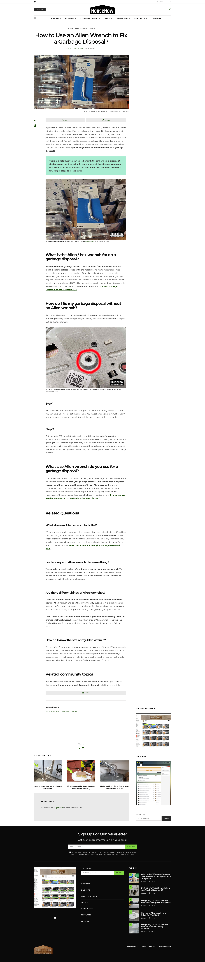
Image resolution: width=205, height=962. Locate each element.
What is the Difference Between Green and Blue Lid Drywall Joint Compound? (156, 876)
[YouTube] (35, 2)
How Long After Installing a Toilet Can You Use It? (153, 914)
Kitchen (83, 28)
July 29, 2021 (78, 48)
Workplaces (122, 18)
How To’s (55, 18)
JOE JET (69, 48)
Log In (169, 2)
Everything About (89, 18)
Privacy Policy (148, 946)
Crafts (107, 18)
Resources (139, 18)
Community (156, 18)
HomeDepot (90, 241)
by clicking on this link (88, 685)
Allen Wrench (53, 711)
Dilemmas (69, 18)
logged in (58, 808)
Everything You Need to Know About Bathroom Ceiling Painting (154, 926)
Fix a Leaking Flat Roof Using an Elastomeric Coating (81, 787)
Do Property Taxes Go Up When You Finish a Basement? (155, 889)
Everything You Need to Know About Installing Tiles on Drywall (155, 901)
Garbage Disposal (70, 711)
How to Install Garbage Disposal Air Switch (48, 787)
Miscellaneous (73, 28)
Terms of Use (165, 946)
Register (159, 2)
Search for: (140, 814)
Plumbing (91, 28)
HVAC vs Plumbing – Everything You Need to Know (114, 787)
